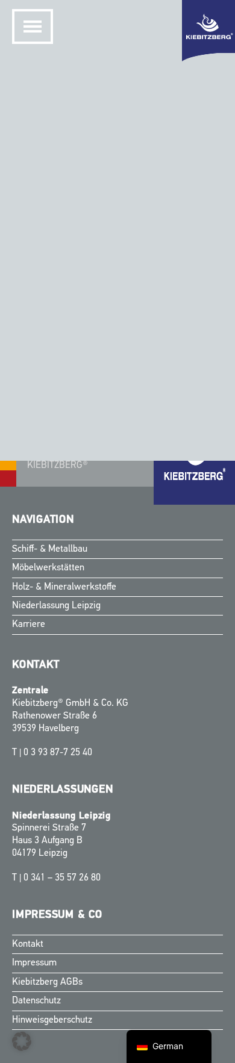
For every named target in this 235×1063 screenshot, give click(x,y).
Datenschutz (36, 1001)
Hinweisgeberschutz (52, 1020)
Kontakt (27, 944)
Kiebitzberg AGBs (47, 982)
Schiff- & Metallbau (49, 549)
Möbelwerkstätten (48, 568)
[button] (21, 1041)
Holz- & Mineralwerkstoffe (64, 587)
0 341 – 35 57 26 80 (62, 878)
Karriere (28, 624)
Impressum (34, 963)
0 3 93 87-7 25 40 (58, 753)
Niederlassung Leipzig (56, 606)
